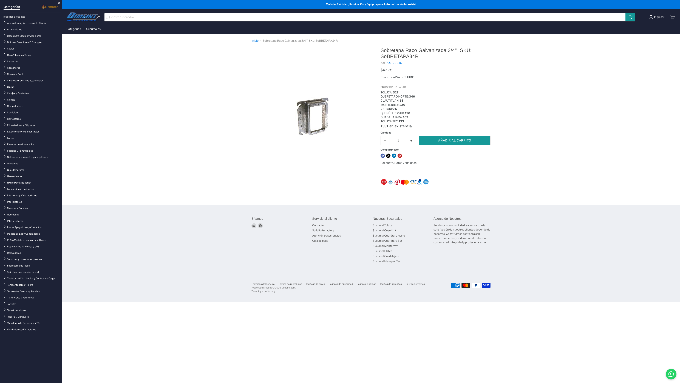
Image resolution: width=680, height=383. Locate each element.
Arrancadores (14, 29)
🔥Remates (49, 7)
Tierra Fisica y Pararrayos (20, 297)
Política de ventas (415, 283)
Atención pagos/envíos (326, 235)
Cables (11, 48)
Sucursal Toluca (382, 225)
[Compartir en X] (388, 156)
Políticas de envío (315, 283)
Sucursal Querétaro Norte (389, 235)
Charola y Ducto (15, 74)
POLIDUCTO (394, 63)
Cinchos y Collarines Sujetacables (25, 80)
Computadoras (15, 106)
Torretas (11, 303)
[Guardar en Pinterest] (400, 156)
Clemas (11, 99)
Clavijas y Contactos (18, 93)
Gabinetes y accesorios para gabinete (27, 157)
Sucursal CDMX (382, 251)
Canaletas (12, 61)
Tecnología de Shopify (263, 291)
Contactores (14, 118)
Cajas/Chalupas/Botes (19, 55)
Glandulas (12, 163)
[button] (657, 17)
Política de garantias (391, 283)
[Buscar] (630, 17)
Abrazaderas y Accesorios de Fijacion (27, 23)
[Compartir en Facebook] (383, 156)
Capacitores (13, 67)
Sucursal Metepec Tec (387, 261)
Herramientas (14, 176)
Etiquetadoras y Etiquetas (21, 125)
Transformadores (16, 310)
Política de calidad (366, 283)
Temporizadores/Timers (20, 284)
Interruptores (14, 201)
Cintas (10, 86)
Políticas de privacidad (341, 283)
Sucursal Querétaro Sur (387, 240)
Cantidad (386, 132)
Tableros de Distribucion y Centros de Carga (31, 278)
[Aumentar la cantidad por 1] (411, 140)
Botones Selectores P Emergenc (25, 42)
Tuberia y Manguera (18, 316)
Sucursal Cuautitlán (385, 230)
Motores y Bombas (17, 208)
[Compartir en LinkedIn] (394, 156)
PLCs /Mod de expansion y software (26, 240)
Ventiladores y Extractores (21, 329)
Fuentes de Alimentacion (21, 144)
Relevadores (14, 252)
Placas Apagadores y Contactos (24, 227)
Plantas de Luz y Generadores (23, 233)
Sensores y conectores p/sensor (25, 259)
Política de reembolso (290, 283)
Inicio (255, 40)
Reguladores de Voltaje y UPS (23, 246)
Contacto (318, 225)
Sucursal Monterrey (385, 246)
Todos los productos (14, 16)
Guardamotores (15, 169)
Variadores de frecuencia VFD (23, 323)
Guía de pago (320, 240)
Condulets (12, 112)
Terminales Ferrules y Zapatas (23, 291)
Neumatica (13, 214)
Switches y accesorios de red (23, 272)
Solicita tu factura (323, 230)
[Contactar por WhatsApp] (671, 374)
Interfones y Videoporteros (22, 195)
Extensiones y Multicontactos (23, 131)
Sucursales (93, 29)
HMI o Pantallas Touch (19, 182)
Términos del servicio (263, 283)
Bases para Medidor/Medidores (24, 35)
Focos (10, 138)
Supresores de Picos (18, 265)
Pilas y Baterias (15, 221)
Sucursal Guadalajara (386, 256)
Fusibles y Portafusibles (20, 150)
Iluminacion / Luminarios (20, 189)
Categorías (12, 7)
